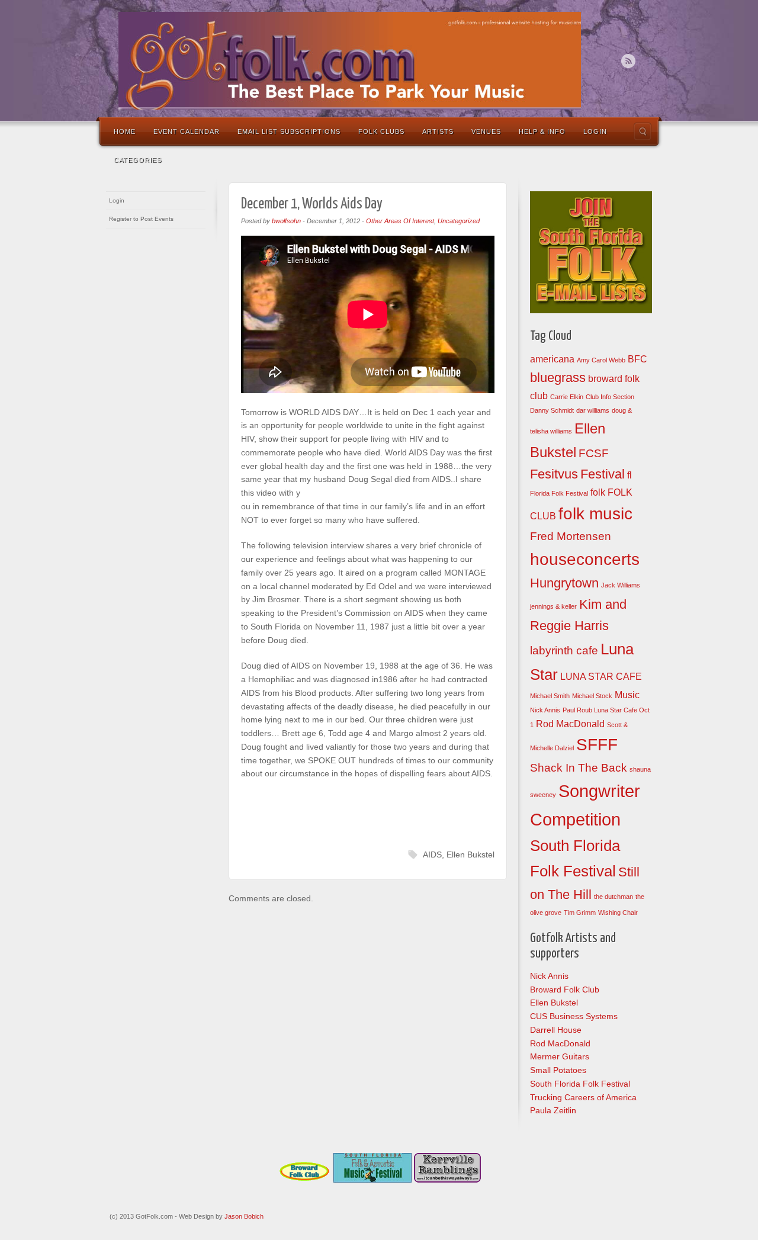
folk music (595, 514)
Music (627, 695)
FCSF (594, 453)
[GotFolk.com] (349, 61)
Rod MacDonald (570, 724)
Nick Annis (545, 710)
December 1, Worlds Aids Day (312, 204)
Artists (438, 131)
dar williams (592, 410)
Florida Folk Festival (559, 493)
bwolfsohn (286, 220)
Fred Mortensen (570, 536)
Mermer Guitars (559, 1056)
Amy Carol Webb (601, 360)
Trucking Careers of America (583, 1097)
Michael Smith (550, 695)
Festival (602, 474)
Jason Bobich (244, 1216)
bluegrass (558, 377)
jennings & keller (553, 606)
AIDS (432, 854)
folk (597, 492)
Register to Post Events (141, 219)
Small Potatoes (558, 1070)
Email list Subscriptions (289, 131)
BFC (637, 359)
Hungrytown (564, 583)
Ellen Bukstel (470, 854)
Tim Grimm (580, 912)
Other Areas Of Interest (400, 220)
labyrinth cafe (564, 650)
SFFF (597, 744)
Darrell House (556, 1030)
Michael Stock (592, 695)
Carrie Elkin (566, 396)
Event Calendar (186, 131)
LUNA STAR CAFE (601, 677)
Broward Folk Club (564, 989)
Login (595, 131)
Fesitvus (554, 474)
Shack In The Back (578, 768)
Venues (486, 131)
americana (552, 359)
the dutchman (613, 896)
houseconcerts (585, 559)
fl (629, 475)
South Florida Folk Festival (580, 1083)
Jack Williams (620, 585)
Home (125, 131)
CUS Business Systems (574, 1016)
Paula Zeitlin (553, 1110)
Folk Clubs (381, 131)
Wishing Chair (618, 912)
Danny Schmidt (552, 410)
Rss (628, 61)
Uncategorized (459, 220)
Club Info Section (610, 396)
